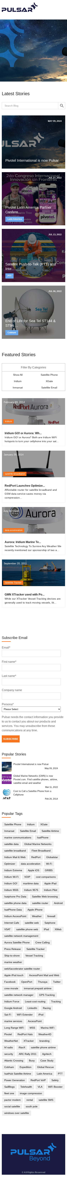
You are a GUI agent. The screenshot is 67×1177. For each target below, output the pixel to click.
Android (58, 903)
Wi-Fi (49, 863)
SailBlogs (9, 1086)
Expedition (25, 1067)
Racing (47, 1008)
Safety (55, 1080)
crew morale (11, 988)
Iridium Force (11, 1001)
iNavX (22, 1047)
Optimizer (9, 863)
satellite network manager (18, 995)
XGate (49, 381)
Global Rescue (45, 1067)
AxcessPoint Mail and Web (44, 975)
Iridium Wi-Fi (11, 876)
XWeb (58, 929)
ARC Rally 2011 (27, 1054)
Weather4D (44, 1034)
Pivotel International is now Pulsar (32, 160)
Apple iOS (33, 870)
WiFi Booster (55, 1086)
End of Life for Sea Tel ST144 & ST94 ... (30, 323)
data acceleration (14, 530)
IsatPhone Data (13, 909)
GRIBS (49, 870)
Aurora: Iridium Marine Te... (23, 542)
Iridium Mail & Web (15, 857)
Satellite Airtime (50, 831)
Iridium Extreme (13, 870)
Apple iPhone (35, 909)
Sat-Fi (7, 1014)
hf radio (8, 1047)
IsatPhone (42, 837)
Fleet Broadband (41, 850)
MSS (32, 1027)
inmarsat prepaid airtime (37, 988)
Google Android (13, 1008)
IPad (46, 929)
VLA (40, 1086)
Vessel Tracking (34, 955)
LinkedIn (32, 1008)
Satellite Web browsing (45, 896)
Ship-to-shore (12, 955)
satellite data (11, 844)
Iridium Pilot (50, 890)
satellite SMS (46, 1099)
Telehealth (26, 1086)
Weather (37, 916)
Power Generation (14, 1080)
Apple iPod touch (13, 975)
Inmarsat (18, 387)
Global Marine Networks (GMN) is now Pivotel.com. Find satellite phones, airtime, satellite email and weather (35, 779)
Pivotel (8, 1034)
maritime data (31, 883)
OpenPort (26, 981)
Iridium (18, 381)
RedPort (36, 857)
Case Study (46, 1060)
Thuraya (42, 981)
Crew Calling (42, 942)
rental (29, 1099)
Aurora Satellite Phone (17, 942)
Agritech (46, 1054)
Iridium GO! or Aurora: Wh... (23, 433)
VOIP (27, 876)
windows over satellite (16, 1113)
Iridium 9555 (11, 890)
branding (44, 1040)
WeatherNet (11, 1040)
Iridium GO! (10, 883)
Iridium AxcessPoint (15, 916)
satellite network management (21, 935)
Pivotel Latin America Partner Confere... (28, 209)
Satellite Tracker (13, 582)
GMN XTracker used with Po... (24, 594)
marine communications (17, 837)
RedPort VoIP (38, 1080)
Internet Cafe (11, 922)
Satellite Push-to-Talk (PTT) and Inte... (30, 266)
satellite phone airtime (43, 1047)
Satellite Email (49, 387)
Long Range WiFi (14, 1027)
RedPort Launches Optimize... (25, 485)
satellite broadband (15, 474)
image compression (31, 1093)
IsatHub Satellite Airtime (17, 1073)
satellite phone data (15, 903)
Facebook (10, 981)
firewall (51, 916)
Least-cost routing (35, 1001)
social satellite (12, 1106)
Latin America (15, 219)
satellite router (40, 903)
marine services (13, 1021)
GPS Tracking (47, 995)
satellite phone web (27, 929)
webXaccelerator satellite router (22, 968)
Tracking (56, 1001)
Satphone (49, 922)
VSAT (7, 929)
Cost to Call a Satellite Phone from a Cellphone (32, 793)
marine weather (13, 962)
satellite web (32, 922)
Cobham (12, 332)
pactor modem (12, 1099)
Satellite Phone (49, 374)
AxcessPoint (35, 1021)
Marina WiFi (47, 1027)
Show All (18, 374)
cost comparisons (46, 876)
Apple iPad (50, 883)
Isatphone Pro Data (15, 896)
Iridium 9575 (31, 890)
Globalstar (52, 857)
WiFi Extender (25, 1014)
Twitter (57, 981)
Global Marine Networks (37, 844)
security (8, 1054)
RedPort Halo (25, 1034)
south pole (32, 1106)
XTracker (29, 1040)
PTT (9, 276)
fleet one (9, 1093)
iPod (40, 1014)
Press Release (12, 949)
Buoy (32, 1060)
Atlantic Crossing (13, 1060)
